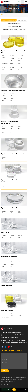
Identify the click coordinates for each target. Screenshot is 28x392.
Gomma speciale (22, 29)
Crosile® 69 (13, 56)
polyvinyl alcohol (12, 384)
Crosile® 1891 (20, 64)
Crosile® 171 (20, 94)
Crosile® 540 (12, 127)
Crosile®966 (5, 63)
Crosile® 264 (20, 59)
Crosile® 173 (12, 99)
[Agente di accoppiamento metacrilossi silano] (14, 171)
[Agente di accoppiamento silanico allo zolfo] (14, 41)
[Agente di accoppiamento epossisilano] (14, 144)
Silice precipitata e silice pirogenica (9, 29)
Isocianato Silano (6, 286)
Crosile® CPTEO (20, 212)
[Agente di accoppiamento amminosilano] (14, 112)
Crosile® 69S (12, 68)
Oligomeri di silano (22, 20)
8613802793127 (14, 337)
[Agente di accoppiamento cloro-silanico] (14, 199)
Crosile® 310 (12, 236)
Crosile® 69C (4, 68)
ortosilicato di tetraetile (9, 257)
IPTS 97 (4, 289)
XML (14, 381)
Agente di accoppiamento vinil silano (13, 91)
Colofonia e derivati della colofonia (14, 26)
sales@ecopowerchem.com (15, 332)
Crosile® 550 (20, 127)
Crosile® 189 (12, 59)
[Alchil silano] (14, 224)
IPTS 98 (12, 289)
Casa (3, 14)
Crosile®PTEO (5, 318)
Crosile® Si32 (20, 260)
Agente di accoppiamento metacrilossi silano (13, 181)
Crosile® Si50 (12, 265)
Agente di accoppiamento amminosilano (9, 122)
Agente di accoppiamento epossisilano (13, 154)
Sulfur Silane (3, 56)
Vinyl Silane (3, 94)
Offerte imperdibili (7, 310)
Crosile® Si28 (12, 260)
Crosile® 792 (12, 131)
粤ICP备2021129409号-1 (17, 379)
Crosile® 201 (4, 212)
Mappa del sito (8, 381)
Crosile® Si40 (4, 265)
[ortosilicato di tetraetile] (14, 248)
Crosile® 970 (12, 64)
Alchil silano (5, 232)
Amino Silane (3, 127)
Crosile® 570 (4, 185)
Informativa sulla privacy (6, 383)
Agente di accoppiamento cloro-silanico (14, 208)
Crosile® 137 (4, 236)
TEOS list (4, 260)
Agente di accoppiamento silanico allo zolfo (13, 51)
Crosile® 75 (20, 56)
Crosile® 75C (20, 68)
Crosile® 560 (4, 158)
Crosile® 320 (20, 236)
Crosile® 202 (12, 212)
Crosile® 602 (4, 131)
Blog (2, 381)
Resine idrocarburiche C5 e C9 (14, 23)
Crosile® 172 (4, 99)
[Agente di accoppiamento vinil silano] (14, 81)
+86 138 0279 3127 (19, 335)
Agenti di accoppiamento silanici (9, 20)
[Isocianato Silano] (14, 277)
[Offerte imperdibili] (14, 301)
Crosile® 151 (12, 94)
